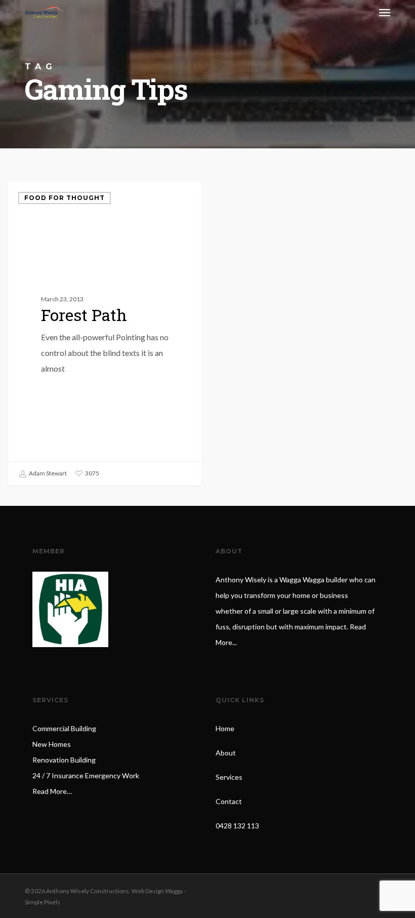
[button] (384, 12)
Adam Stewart (47, 473)
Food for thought (64, 198)
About (226, 752)
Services (229, 777)
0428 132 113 (237, 825)
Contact (229, 801)
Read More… (52, 791)
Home (225, 728)
